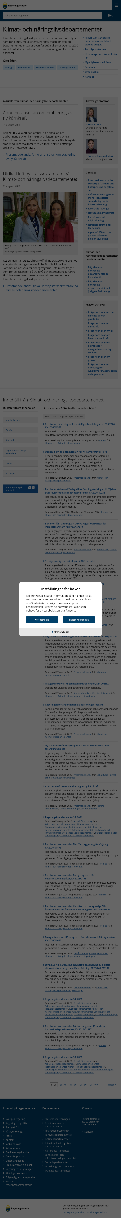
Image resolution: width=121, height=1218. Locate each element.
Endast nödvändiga (79, 619)
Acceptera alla (42, 619)
